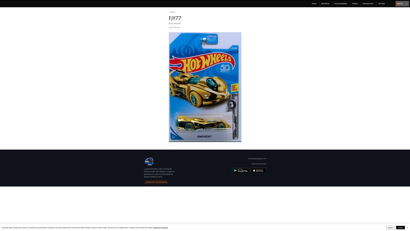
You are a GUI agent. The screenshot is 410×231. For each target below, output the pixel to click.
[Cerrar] (407, 227)
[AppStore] (258, 170)
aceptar (400, 228)
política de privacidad (160, 228)
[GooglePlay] (240, 170)
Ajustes (390, 228)
